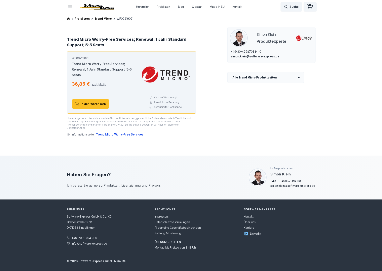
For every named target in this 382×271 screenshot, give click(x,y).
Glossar (197, 6)
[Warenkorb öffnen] (310, 7)
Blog (181, 6)
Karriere (249, 227)
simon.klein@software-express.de (255, 56)
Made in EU (217, 6)
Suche (294, 6)
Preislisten (163, 6)
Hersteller (142, 6)
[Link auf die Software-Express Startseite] (97, 7)
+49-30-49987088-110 (246, 51)
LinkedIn (255, 233)
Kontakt (237, 6)
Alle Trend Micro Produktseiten (254, 77)
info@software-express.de (89, 243)
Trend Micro (103, 18)
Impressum (162, 216)
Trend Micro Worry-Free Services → (121, 134)
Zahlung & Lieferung (168, 233)
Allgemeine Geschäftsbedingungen (178, 227)
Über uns (250, 222)
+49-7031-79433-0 (84, 238)
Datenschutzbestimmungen (172, 222)
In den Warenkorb (93, 103)
